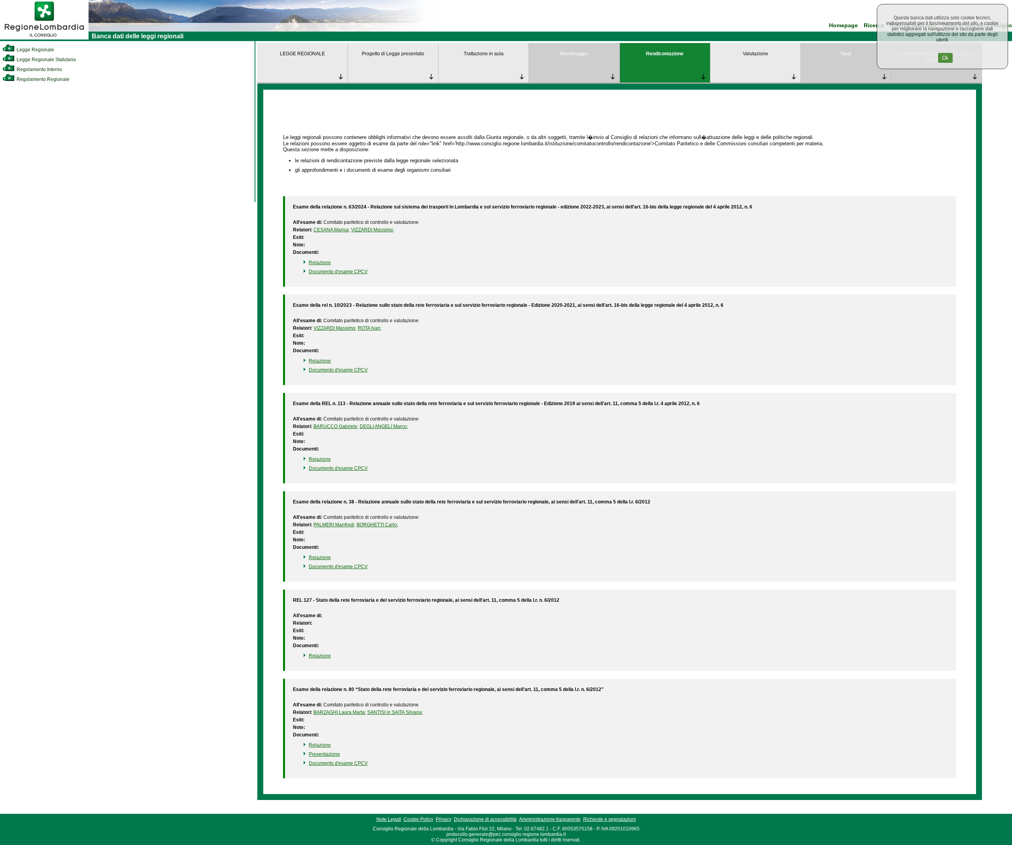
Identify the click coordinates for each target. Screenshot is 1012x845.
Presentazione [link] (324, 754)
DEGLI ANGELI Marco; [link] (384, 426)
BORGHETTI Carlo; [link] (377, 525)
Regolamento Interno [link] (38, 69)
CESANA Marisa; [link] (331, 230)
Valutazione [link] (755, 53)
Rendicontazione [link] (664, 53)
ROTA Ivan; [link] (369, 328)
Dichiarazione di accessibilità (485, 819)
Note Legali (388, 819)
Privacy (443, 819)
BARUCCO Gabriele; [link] (336, 426)
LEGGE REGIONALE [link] (302, 53)
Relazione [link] (320, 262)
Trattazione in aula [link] (484, 53)
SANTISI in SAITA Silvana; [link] (395, 712)
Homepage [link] (843, 25)
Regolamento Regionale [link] (42, 79)
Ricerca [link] (874, 25)
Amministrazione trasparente (550, 819)
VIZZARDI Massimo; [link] (372, 230)
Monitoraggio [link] (574, 53)
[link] (44, 38)
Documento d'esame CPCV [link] (338, 271)
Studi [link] (846, 53)
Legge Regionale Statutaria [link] (45, 59)
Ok (945, 58)
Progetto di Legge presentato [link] (393, 53)
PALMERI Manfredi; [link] (334, 525)
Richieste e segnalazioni (609, 819)
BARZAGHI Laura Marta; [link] (339, 712)
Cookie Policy (418, 819)
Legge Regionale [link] (34, 50)
